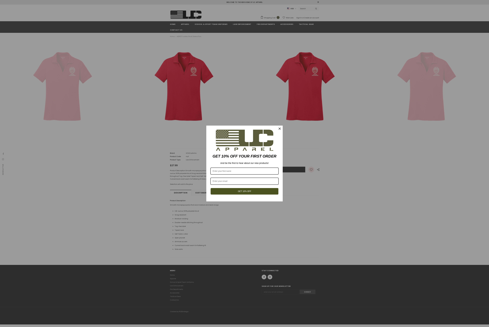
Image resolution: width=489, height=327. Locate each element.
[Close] (280, 129)
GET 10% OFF (244, 191)
